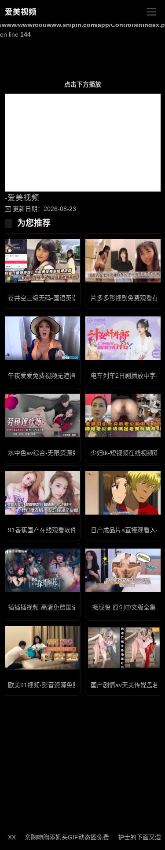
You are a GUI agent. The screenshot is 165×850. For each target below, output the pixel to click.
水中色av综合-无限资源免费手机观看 (58, 452)
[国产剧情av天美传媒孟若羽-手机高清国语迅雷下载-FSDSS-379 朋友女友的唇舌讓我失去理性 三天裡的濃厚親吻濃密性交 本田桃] (124, 647)
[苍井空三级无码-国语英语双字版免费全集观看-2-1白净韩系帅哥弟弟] (41, 261)
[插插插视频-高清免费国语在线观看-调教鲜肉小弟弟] (41, 570)
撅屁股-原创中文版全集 (124, 607)
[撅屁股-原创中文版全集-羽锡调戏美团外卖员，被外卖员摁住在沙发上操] (124, 570)
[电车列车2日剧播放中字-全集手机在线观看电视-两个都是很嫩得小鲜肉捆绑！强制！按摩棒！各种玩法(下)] (124, 338)
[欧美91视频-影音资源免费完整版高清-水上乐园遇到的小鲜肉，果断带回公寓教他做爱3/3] (41, 647)
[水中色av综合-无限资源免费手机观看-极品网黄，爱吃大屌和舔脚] (41, 415)
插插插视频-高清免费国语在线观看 (55, 607)
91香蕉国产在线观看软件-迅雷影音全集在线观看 (74, 530)
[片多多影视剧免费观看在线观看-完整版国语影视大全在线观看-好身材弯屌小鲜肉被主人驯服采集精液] (124, 261)
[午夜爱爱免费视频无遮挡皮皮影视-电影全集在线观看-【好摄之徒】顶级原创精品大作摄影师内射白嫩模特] (41, 338)
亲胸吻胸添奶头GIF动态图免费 (60, 837)
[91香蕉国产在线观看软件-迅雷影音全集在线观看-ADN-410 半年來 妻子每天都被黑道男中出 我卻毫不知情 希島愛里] (41, 493)
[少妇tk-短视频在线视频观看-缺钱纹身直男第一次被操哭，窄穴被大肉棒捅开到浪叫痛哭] (124, 415)
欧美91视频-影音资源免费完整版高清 (59, 684)
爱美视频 (21, 12)
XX (6, 837)
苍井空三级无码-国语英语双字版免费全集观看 (70, 297)
